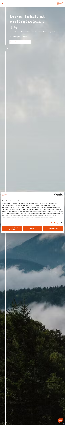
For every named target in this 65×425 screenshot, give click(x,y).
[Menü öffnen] (2, 3)
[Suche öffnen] (8, 3)
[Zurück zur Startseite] (59, 3)
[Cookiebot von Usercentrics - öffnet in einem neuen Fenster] (55, 194)
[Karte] (5, 3)
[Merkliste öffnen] (6, 3)
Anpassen (32, 228)
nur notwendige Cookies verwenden (12, 228)
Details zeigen (55, 223)
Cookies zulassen (53, 228)
